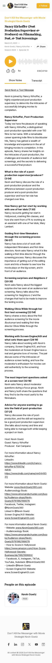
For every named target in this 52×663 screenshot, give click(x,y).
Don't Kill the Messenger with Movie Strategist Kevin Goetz (20, 5)
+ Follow (43, 5)
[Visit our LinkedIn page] (15, 644)
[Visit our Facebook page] (8, 644)
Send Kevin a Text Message (19, 90)
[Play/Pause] (10, 61)
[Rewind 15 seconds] (8, 71)
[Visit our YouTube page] (36, 644)
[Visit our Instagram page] (22, 644)
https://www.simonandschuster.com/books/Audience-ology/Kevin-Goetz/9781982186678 (26, 497)
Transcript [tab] (36, 80)
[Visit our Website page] (43, 644)
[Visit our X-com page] (29, 644)
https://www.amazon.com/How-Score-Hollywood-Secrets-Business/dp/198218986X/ (25, 552)
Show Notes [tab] (15, 80)
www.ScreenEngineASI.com (19, 518)
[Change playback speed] (19, 71)
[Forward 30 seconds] (13, 71)
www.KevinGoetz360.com (28, 487)
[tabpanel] (26, 332)
